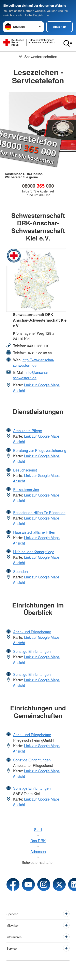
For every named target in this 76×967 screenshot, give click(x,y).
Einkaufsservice (26, 489)
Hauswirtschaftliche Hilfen (34, 532)
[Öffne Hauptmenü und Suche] (68, 43)
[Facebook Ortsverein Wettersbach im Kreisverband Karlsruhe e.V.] (12, 884)
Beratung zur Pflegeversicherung (39, 450)
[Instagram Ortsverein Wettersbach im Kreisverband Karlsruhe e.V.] (43, 884)
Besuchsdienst (25, 470)
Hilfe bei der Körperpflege (33, 551)
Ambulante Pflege (27, 430)
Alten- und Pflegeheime (32, 631)
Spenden (20, 571)
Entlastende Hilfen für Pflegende (39, 512)
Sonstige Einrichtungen (32, 651)
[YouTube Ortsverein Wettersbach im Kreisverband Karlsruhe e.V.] (28, 884)
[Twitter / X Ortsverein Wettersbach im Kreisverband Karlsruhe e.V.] (59, 884)
